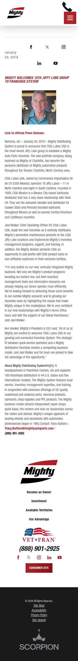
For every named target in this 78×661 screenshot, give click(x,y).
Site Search (39, 620)
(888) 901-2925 (14, 433)
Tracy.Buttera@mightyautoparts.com (29, 428)
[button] (8, 652)
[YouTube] (55, 63)
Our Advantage (39, 519)
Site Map (39, 605)
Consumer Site (39, 568)
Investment (39, 501)
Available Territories (39, 510)
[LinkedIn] (39, 63)
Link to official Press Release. (25, 133)
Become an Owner (39, 492)
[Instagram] (63, 47)
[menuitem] (39, 492)
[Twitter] (47, 47)
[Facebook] (31, 47)
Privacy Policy (39, 615)
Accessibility (39, 610)
